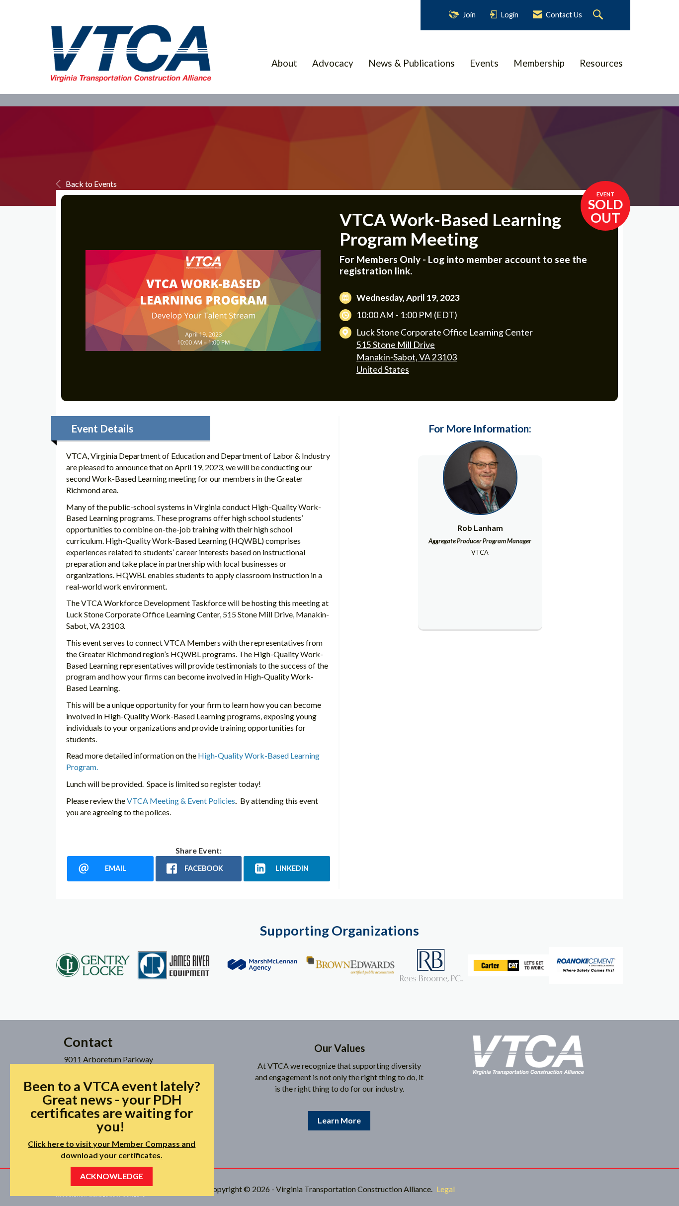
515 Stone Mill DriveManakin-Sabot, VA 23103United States (406, 357)
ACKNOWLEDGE (111, 1176)
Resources (601, 63)
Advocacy (332, 63)
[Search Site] (599, 15)
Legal (445, 1189)
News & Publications (411, 63)
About (284, 63)
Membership (539, 63)
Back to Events (91, 183)
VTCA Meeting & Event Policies (181, 800)
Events (484, 63)
